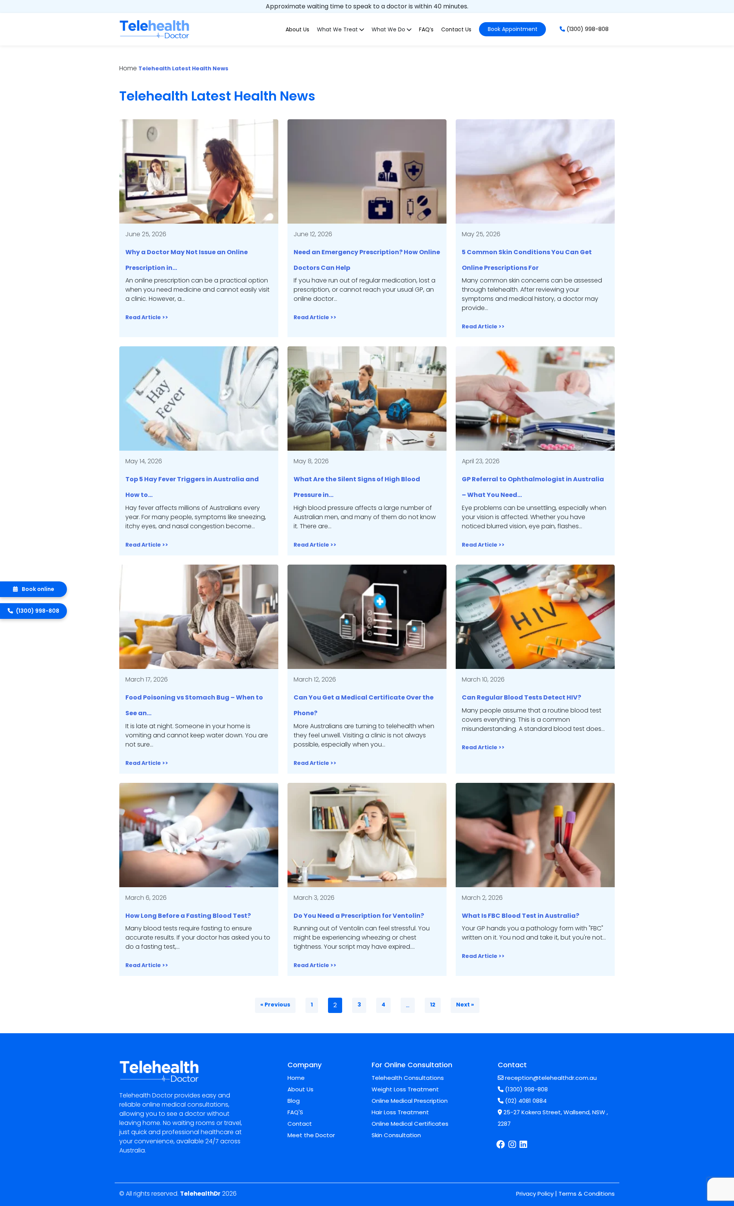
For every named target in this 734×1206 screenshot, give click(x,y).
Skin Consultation (396, 1135)
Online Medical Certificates (410, 1124)
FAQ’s (426, 29)
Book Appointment (513, 29)
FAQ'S (295, 1112)
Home (296, 1078)
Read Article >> (146, 317)
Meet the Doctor (311, 1135)
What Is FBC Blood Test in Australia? (520, 915)
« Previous (275, 1004)
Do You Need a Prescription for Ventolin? (359, 915)
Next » (465, 1004)
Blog (293, 1101)
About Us (297, 29)
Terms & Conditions (587, 1194)
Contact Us (456, 29)
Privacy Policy (535, 1194)
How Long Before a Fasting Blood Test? (188, 915)
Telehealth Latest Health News (183, 68)
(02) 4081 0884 (525, 1101)
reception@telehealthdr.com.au (550, 1078)
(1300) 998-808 (587, 29)
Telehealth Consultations (408, 1078)
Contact (299, 1124)
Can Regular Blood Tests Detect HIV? (521, 697)
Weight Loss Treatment (405, 1089)
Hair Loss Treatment (400, 1112)
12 (432, 1004)
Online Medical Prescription (410, 1101)
